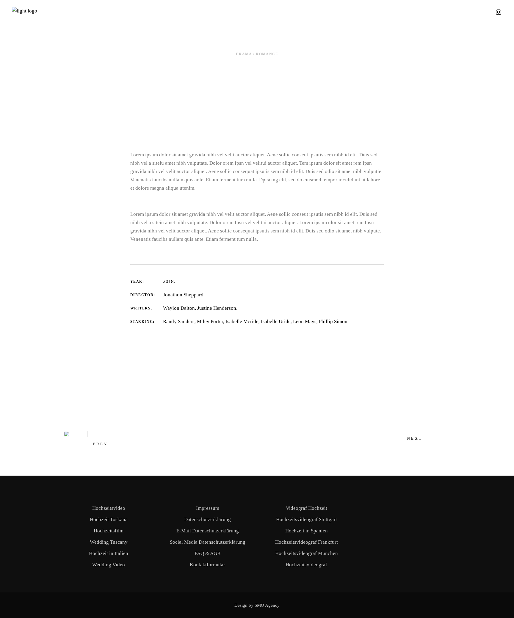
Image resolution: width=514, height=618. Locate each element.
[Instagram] (498, 14)
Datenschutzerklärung (207, 519)
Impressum (207, 508)
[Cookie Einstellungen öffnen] (13, 610)
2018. (169, 281)
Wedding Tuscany (109, 542)
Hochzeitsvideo (108, 508)
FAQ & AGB (207, 553)
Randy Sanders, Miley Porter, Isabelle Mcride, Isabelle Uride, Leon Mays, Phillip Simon (255, 321)
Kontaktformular (207, 564)
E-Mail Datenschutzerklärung (207, 531)
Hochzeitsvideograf (306, 564)
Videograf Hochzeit (306, 508)
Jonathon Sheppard (183, 295)
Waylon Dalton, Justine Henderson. (200, 308)
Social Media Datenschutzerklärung (207, 542)
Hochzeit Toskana (109, 519)
